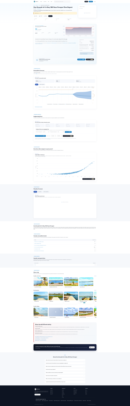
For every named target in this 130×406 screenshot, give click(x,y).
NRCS (92, 404)
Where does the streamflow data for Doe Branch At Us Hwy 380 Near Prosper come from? (58, 366)
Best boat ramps (63, 400)
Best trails (84, 400)
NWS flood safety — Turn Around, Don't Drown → (41, 340)
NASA (93, 404)
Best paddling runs (70, 400)
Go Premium (90, 1)
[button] (46, 279)
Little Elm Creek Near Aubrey (37, 243)
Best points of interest (78, 400)
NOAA (91, 404)
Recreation (45, 1)
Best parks (51, 400)
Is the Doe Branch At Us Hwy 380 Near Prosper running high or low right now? (57, 363)
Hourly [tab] (35, 191)
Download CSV (90, 59)
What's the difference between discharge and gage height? (54, 372)
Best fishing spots (57, 400)
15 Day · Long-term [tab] (42, 84)
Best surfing (89, 400)
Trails (62, 396)
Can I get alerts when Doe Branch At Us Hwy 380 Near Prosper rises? (55, 381)
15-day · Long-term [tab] (46, 191)
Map (48, 1)
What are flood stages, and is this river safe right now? (53, 378)
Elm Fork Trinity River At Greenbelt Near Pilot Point (40, 245)
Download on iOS (38, 394)
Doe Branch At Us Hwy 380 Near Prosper (39, 241)
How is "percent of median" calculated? (51, 375)
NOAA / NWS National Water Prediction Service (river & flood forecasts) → (44, 336)
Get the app (92, 347)
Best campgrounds (45, 400)
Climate (41, 1)
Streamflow (37, 5)
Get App (86, 1)
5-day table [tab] (40, 191)
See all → (95, 290)
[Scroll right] (96, 296)
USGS (89, 404)
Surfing (63, 397)
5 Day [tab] (36, 84)
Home (34, 5)
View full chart (81, 59)
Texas (39, 5)
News (51, 1)
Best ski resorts (38, 400)
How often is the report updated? (50, 369)
